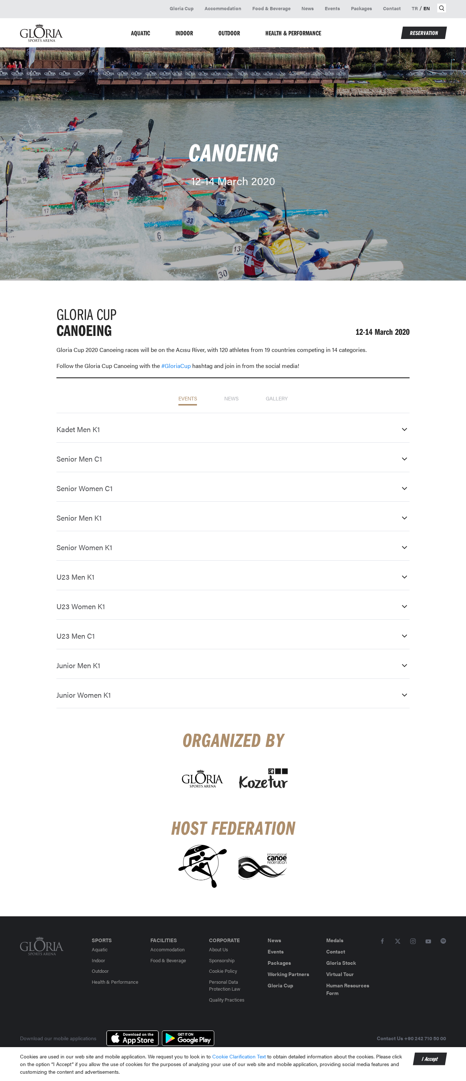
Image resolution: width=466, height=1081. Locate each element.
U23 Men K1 (75, 576)
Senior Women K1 (84, 547)
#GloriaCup (176, 365)
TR (415, 8)
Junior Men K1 (78, 665)
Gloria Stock (341, 962)
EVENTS (187, 398)
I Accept (429, 1058)
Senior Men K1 (79, 517)
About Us (218, 949)
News (307, 8)
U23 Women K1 (80, 606)
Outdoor (100, 970)
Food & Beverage (271, 8)
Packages (361, 8)
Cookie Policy (223, 970)
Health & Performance (115, 981)
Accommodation (223, 8)
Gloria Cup (182, 8)
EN (426, 8)
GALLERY (277, 398)
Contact (392, 8)
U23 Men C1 (75, 635)
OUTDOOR (229, 33)
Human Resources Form (347, 989)
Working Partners (288, 974)
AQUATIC (140, 33)
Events (332, 8)
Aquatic (100, 949)
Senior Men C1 (79, 458)
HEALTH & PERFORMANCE (293, 33)
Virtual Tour (340, 974)
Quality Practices (226, 999)
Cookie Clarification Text (239, 1056)
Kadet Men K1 (78, 429)
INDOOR (184, 33)
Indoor (98, 960)
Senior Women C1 (84, 488)
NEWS (231, 398)
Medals (334, 940)
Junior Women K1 (83, 694)
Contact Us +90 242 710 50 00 (411, 1038)
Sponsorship (221, 960)
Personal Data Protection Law (224, 985)
